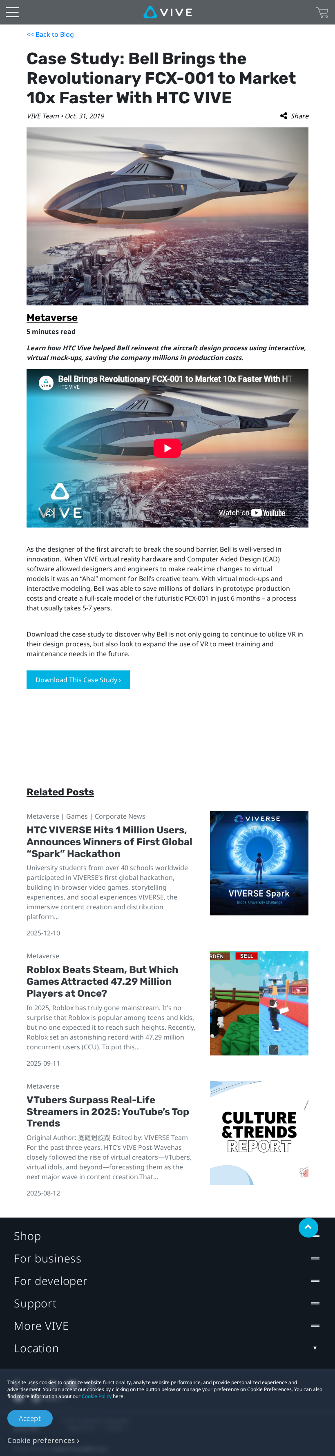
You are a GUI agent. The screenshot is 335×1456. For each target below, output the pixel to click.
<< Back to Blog (50, 34)
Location (36, 1348)
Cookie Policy (97, 1396)
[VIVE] (167, 12)
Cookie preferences (41, 1440)
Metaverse (52, 317)
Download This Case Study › (78, 679)
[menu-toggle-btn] (12, 12)
